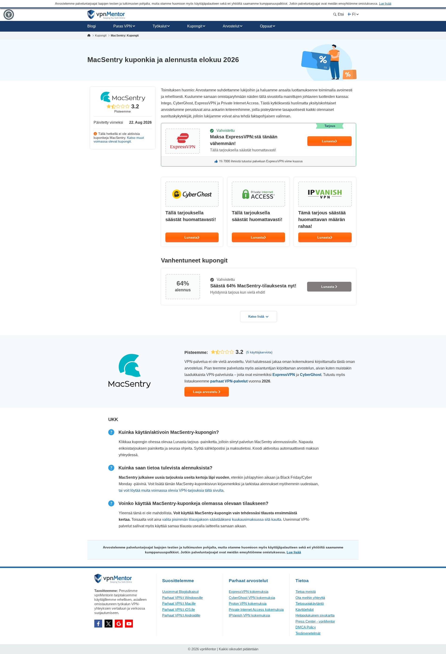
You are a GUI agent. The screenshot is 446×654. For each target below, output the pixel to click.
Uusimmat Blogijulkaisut (180, 592)
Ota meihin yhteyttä (310, 598)
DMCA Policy (305, 627)
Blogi (91, 26)
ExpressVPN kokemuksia (248, 592)
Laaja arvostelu (205, 392)
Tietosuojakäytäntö (309, 603)
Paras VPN (122, 26)
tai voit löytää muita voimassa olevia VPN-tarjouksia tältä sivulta (171, 490)
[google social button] (119, 623)
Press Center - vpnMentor (315, 621)
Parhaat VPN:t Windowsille (182, 598)
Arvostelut (231, 26)
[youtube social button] (129, 623)
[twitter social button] (108, 623)
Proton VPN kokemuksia (247, 603)
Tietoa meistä (305, 592)
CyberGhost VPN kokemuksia (252, 598)
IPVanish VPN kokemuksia (249, 615)
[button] (9, 14)
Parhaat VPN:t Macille (179, 603)
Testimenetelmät (307, 633)
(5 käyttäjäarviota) (259, 352)
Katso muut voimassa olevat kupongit (119, 139)
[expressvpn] (258, 144)
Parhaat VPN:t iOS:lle (178, 609)
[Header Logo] (106, 14)
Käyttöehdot (304, 609)
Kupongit (194, 26)
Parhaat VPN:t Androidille (181, 615)
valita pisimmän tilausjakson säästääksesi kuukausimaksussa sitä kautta (221, 519)
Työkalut (160, 26)
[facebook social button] (98, 623)
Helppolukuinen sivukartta (314, 615)
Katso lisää (256, 316)
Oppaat (266, 26)
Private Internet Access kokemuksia (256, 609)
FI (353, 14)
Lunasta (328, 141)
